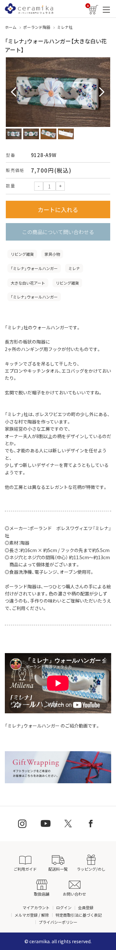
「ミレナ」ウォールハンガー (34, 268)
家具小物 (52, 254)
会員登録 (85, 907)
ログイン (64, 907)
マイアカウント (36, 907)
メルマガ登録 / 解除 (32, 915)
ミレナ (74, 268)
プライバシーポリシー (58, 922)
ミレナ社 (64, 27)
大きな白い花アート (28, 283)
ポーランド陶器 (36, 27)
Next (102, 92)
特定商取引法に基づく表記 (78, 915)
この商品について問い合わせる (58, 232)
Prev (14, 92)
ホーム (10, 27)
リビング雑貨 (22, 254)
